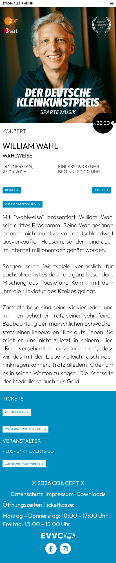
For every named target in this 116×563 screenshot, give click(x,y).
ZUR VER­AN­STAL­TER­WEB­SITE (22, 463)
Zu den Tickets (15, 411)
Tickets (100, 190)
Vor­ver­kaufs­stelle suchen (24, 429)
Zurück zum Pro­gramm (21, 204)
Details (10, 190)
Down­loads (91, 493)
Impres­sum (59, 493)
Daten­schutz (26, 493)
